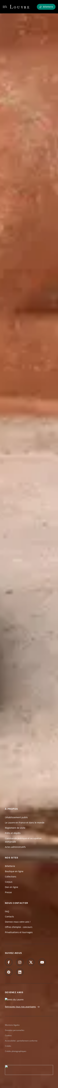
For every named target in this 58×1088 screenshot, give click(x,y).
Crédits (8, 1046)
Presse (8, 892)
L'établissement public (16, 817)
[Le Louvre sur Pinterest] (8, 972)
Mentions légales (12, 1025)
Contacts (9, 916)
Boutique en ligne (14, 871)
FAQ (7, 911)
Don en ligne (11, 887)
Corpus (8, 881)
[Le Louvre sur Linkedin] (20, 972)
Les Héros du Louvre (15, 523)
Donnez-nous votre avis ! (17, 921)
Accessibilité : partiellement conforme (21, 1040)
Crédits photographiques (15, 1051)
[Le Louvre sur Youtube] (42, 962)
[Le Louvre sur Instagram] (20, 962)
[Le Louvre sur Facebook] (8, 962)
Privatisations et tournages (19, 932)
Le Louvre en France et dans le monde (24, 822)
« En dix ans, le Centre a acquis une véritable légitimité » (25, 727)
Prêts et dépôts (13, 833)
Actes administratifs (15, 846)
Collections (10, 876)
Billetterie (10, 866)
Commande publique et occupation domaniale (23, 840)
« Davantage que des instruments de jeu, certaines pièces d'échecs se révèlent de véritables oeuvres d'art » (29, 617)
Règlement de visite (15, 827)
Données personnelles (14, 1030)
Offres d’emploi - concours (18, 927)
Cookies (8, 1035)
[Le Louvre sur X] (31, 962)
